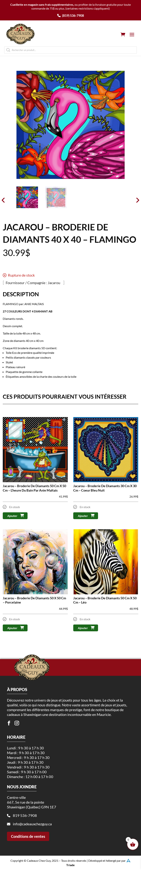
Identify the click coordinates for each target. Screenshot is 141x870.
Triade (70, 865)
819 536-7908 (25, 815)
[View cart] (123, 34)
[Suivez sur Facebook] (8, 723)
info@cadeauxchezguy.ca (32, 824)
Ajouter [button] (12, 515)
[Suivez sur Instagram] (16, 723)
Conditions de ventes (28, 836)
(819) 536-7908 (73, 15)
